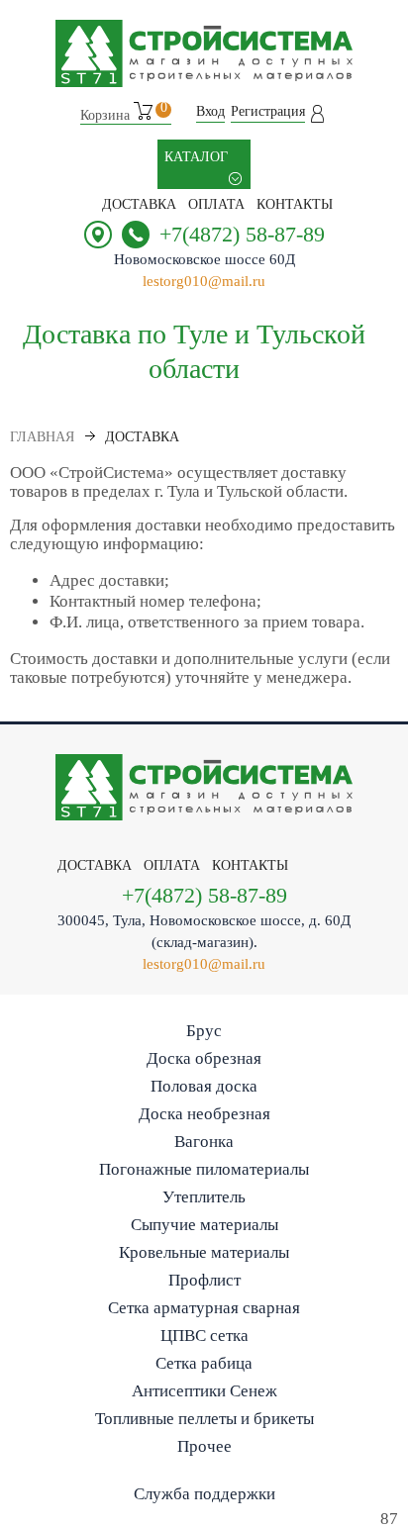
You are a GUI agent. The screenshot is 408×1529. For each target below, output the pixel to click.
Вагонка (204, 1141)
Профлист (204, 1280)
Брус (204, 1030)
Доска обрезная (204, 1058)
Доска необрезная (204, 1113)
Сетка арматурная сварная (204, 1307)
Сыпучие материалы (204, 1224)
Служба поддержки (204, 1493)
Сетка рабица (204, 1363)
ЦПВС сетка (204, 1335)
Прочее (204, 1446)
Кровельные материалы (204, 1252)
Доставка (139, 204)
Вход (210, 111)
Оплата (216, 204)
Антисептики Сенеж (204, 1391)
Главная (42, 437)
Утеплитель (204, 1197)
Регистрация (268, 111)
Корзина (123, 112)
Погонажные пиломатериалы (204, 1169)
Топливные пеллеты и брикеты (204, 1418)
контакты (294, 204)
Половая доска (204, 1086)
